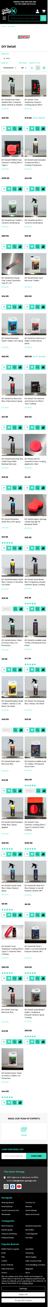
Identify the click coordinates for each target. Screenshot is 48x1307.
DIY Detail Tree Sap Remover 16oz (10, 1011)
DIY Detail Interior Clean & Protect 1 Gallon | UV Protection (12, 1075)
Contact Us (30, 1202)
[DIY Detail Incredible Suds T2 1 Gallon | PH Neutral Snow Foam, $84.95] (35, 747)
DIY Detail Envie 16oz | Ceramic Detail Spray (34, 221)
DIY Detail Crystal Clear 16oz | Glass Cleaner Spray (11, 888)
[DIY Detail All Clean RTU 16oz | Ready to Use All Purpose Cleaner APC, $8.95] (35, 871)
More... (28, 1272)
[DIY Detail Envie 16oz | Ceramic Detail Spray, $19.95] (35, 206)
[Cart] (44, 11)
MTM (3, 1253)
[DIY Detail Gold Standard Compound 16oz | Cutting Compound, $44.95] (35, 146)
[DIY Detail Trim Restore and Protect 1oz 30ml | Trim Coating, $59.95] (35, 384)
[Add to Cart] (9, 128)
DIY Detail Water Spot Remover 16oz (11, 762)
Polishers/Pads (7, 1237)
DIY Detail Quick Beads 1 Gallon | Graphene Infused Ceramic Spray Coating (35, 1013)
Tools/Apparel (31, 1234)
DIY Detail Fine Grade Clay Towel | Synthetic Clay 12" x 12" (11, 280)
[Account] (37, 11)
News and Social (32, 1214)
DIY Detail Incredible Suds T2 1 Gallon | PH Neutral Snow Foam (35, 764)
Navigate (6, 1197)
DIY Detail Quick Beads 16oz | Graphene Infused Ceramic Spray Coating (35, 582)
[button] (6, 58)
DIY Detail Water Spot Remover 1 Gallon (34, 279)
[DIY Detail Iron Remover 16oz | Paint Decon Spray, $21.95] (12, 384)
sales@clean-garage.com (24, 1180)
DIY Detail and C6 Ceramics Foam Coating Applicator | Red (35, 461)
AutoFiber (29, 1249)
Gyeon (4, 1272)
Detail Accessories (33, 1226)
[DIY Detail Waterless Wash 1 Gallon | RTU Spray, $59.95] (12, 324)
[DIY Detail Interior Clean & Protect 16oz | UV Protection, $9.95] (12, 626)
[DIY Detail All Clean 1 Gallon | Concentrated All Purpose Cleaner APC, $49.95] (35, 932)
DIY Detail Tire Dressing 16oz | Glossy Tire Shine (34, 702)
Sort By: (4, 63)
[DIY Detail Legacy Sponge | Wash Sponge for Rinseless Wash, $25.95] (35, 505)
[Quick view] (14, 128)
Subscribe (36, 1156)
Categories (7, 1220)
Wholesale (5, 1214)
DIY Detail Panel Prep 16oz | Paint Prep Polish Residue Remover (12, 461)
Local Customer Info (10, 1210)
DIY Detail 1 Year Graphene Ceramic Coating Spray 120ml (33, 102)
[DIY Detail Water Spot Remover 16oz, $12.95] (12, 747)
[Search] (43, 18)
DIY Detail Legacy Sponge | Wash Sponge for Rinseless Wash (35, 522)
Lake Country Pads (33, 1261)
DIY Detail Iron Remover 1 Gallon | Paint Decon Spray (35, 341)
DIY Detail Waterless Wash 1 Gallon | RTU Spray (12, 339)
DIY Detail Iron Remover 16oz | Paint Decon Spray (12, 399)
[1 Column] (31, 67)
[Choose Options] (32, 427)
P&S (3, 1257)
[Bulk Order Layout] (44, 67)
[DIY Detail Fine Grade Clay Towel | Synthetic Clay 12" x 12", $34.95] (12, 264)
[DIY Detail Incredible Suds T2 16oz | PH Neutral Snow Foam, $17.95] (35, 626)
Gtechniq (29, 1253)
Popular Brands (10, 1244)
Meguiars (29, 1269)
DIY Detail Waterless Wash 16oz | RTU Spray (11, 520)
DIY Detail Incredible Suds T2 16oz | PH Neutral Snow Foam (35, 643)
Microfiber (29, 1230)
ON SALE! (29, 1237)
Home (3, 26)
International (6, 1206)
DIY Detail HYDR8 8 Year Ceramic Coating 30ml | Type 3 (12, 162)
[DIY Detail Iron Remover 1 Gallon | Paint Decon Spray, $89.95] (35, 324)
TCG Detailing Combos (35, 1265)
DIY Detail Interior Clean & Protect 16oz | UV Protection (12, 643)
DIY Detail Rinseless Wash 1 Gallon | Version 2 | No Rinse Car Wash (12, 703)
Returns (28, 1206)
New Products (7, 1226)
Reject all (23, 1294)
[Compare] (20, 128)
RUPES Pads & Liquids (10, 1249)
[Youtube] (18, 1186)
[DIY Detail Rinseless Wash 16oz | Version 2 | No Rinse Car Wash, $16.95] (12, 565)
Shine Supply (30, 1257)
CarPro (4, 1261)
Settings (23, 1288)
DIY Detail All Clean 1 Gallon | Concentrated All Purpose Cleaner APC (35, 949)
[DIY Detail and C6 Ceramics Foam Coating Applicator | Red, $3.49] (35, 445)
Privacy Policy (27, 1283)
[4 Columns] (37, 67)
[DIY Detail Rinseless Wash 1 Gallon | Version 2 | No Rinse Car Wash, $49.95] (12, 687)
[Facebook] (12, 1186)
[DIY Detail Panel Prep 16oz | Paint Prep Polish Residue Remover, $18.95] (12, 445)
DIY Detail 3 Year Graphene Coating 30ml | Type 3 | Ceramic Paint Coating (12, 950)
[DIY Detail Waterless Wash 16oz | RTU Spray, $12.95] (12, 505)
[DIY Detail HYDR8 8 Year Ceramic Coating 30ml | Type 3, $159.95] (12, 146)
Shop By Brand (7, 1202)
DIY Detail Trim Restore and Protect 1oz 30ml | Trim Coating (34, 401)
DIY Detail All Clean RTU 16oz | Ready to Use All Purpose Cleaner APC (34, 888)
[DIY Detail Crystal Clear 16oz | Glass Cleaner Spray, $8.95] (12, 871)
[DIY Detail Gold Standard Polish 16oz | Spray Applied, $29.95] (12, 808)
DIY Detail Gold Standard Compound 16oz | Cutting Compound (35, 162)
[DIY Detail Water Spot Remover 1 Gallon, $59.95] (35, 264)
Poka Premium (7, 1269)
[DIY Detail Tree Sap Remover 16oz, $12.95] (12, 996)
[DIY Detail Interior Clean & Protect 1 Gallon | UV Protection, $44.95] (12, 1059)
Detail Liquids (7, 1230)
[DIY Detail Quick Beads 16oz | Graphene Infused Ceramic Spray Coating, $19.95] (35, 565)
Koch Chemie (7, 1265)
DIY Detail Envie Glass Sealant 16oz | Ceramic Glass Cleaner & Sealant (12, 102)
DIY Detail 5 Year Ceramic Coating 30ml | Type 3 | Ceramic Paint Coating (35, 826)
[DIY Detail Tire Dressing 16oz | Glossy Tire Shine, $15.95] (35, 687)
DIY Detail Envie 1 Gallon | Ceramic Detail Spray (12, 221)
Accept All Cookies (23, 1300)
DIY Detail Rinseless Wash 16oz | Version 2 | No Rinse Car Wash (12, 582)
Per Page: (23, 63)
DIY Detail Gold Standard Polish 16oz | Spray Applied (12, 825)
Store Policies (31, 1210)
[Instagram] (6, 1186)
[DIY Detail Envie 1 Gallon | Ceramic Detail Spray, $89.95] (12, 206)
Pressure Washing (9, 1234)
